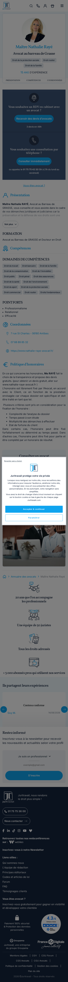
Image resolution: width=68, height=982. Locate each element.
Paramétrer (34, 517)
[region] (34, 491)
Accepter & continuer (34, 509)
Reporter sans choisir (13, 461)
